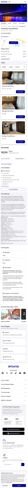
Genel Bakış (3, 23)
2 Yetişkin (17, 67)
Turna (2, 26)
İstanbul (9, 26)
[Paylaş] (25, 6)
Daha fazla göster (4, 186)
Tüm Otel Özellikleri (13, 189)
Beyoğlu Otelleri (15, 26)
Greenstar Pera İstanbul (23, 26)
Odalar (9, 23)
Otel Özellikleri (22, 23)
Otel (5, 26)
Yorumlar (15, 23)
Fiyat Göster (20, 91)
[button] (13, 13)
